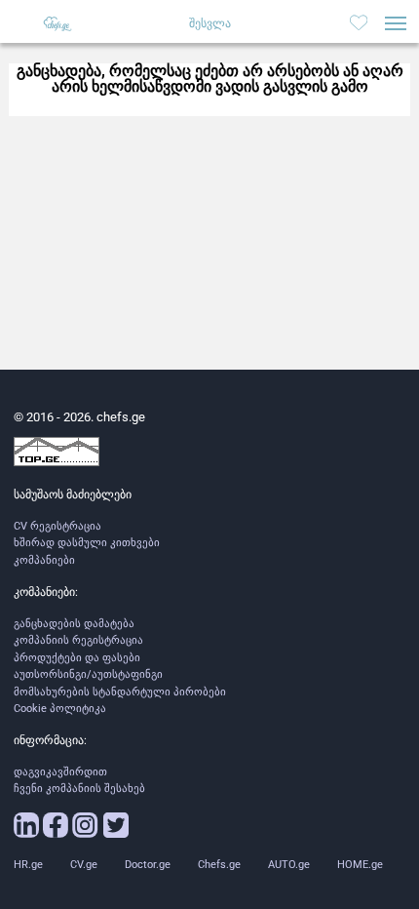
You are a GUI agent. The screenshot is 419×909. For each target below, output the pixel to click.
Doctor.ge (148, 864)
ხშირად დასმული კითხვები (87, 542)
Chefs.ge (219, 864)
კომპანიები (44, 560)
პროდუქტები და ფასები (77, 658)
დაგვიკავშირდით (60, 772)
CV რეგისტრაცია (57, 526)
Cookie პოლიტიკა (60, 708)
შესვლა (210, 23)
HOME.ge (360, 864)
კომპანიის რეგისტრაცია (78, 640)
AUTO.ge (289, 864)
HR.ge (28, 864)
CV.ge (83, 864)
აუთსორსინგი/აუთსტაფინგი (88, 674)
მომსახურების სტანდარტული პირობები (120, 692)
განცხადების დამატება (74, 623)
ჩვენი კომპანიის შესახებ (79, 788)
